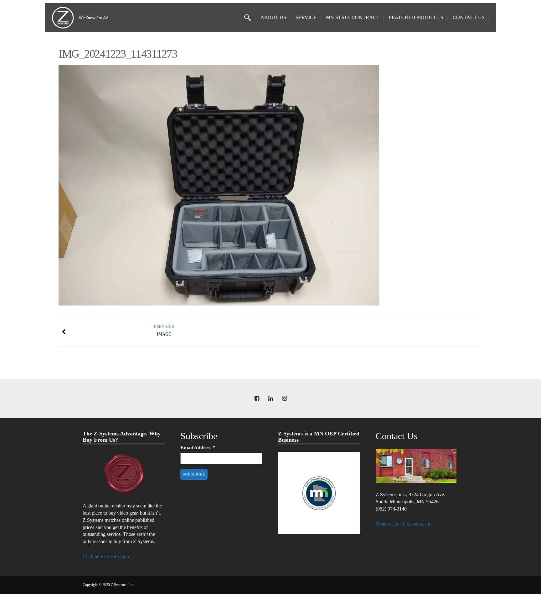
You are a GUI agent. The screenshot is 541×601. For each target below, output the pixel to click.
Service (306, 17)
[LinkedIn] (270, 398)
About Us (273, 17)
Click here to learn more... (108, 556)
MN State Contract (352, 17)
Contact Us (469, 17)
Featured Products (416, 17)
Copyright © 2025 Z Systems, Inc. (108, 585)
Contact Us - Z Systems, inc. (404, 524)
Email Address (197, 447)
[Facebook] (256, 398)
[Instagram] (284, 398)
